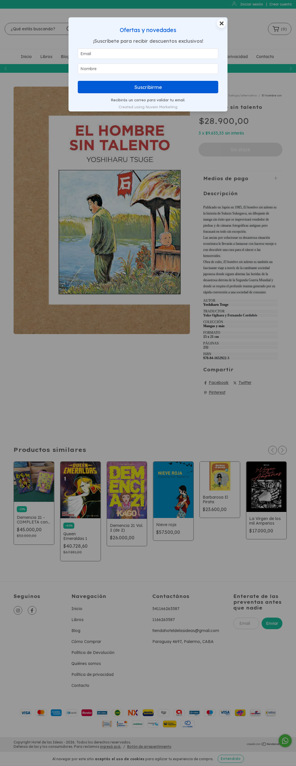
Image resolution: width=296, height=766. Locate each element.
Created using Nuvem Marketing (148, 107)
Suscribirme (148, 87)
